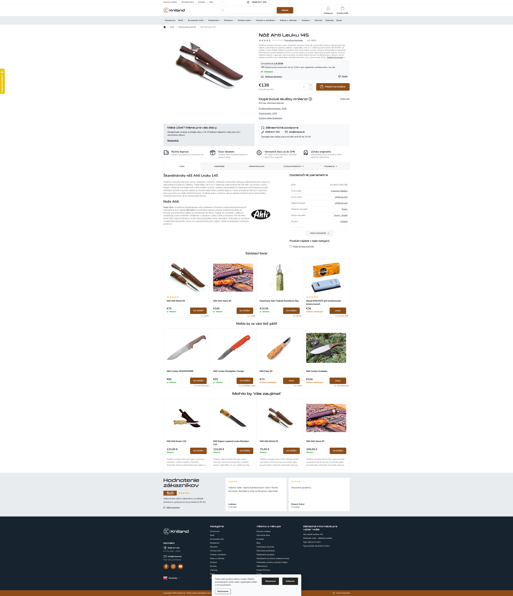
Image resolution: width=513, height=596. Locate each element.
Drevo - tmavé (340, 215)
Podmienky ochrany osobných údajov (272, 562)
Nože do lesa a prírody (303, 246)
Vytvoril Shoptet (343, 593)
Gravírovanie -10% (268, 113)
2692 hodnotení (173, 507)
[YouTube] (180, 566)
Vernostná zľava (187, 2)
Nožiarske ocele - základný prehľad (317, 538)
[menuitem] (170, 20)
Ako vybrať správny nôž (313, 534)
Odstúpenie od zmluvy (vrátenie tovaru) (272, 558)
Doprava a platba (170, 2)
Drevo (344, 209)
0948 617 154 (272, 131)
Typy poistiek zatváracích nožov (316, 546)
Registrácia (173, 140)
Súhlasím (290, 581)
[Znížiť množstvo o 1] (310, 88)
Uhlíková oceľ (341, 197)
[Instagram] (173, 566)
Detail (338, 310)
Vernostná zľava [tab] (256, 166)
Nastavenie (222, 591)
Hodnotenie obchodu (265, 547)
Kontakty (201, 2)
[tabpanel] (187, 287)
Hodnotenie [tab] (219, 166)
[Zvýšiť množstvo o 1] (310, 85)
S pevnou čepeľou (339, 190)
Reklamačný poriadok (265, 554)
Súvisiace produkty (292, 166)
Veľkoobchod (261, 566)
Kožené (344, 221)
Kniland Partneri (263, 570)
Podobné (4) (329, 166)
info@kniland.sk (297, 131)
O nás (258, 574)
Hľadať (285, 10)
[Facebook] (166, 566)
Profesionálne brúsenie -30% (273, 108)
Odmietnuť (270, 581)
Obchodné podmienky (265, 550)
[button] (187, 457)
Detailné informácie (335, 57)
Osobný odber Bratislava (270, 118)
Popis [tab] (182, 166)
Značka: (345, 99)
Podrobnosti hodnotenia (294, 40)
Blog (211, 2)
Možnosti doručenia (273, 76)
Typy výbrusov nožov (312, 542)
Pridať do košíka (335, 86)
